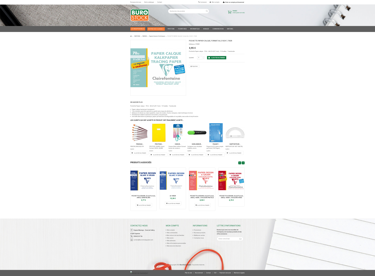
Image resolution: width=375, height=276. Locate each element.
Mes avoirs (170, 238)
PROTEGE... (159, 144)
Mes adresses (171, 241)
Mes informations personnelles (176, 243)
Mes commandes (172, 233)
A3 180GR (173, 196)
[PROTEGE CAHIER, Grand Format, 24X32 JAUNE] (158, 132)
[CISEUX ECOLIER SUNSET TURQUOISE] (177, 132)
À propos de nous (135, 2)
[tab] (137, 102)
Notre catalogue (149, 2)
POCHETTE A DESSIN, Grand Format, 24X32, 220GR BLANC (143, 197)
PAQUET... (216, 144)
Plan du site (188, 273)
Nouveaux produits (199, 233)
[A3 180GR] (173, 180)
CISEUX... (178, 144)
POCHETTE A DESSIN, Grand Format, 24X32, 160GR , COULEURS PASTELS (202, 197)
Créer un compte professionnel (234, 2)
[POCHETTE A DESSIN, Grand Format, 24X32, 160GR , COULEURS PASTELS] (202, 180)
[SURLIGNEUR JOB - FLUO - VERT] (197, 132)
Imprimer (195, 66)
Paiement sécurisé (225, 273)
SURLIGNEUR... (197, 144)
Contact (159, 2)
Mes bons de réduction (174, 246)
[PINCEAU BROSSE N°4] (139, 132)
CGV (215, 273)
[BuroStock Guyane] (139, 15)
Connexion (203, 2)
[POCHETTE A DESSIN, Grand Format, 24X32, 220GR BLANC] (143, 180)
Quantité (191, 58)
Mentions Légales (239, 273)
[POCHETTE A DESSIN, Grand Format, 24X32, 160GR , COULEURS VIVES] (231, 180)
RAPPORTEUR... (235, 144)
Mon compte (215, 2)
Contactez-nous (199, 238)
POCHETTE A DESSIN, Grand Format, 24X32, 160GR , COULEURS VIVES (231, 197)
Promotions (197, 230)
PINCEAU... (140, 144)
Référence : (192, 44)
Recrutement (199, 273)
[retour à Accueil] (130, 36)
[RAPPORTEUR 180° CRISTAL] (235, 132)
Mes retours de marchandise (175, 235)
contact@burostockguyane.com (143, 240)
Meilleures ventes (199, 235)
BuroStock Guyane (185, 265)
